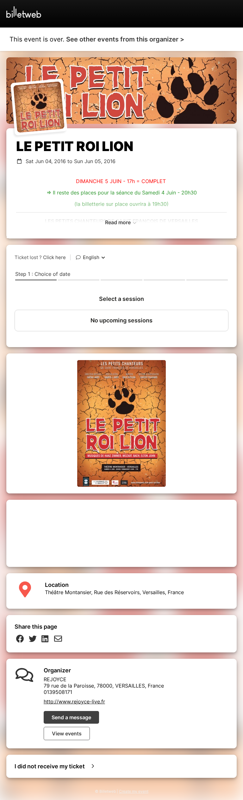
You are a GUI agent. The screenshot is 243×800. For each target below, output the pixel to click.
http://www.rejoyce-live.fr (74, 701)
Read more (118, 222)
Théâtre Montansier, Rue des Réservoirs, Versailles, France (114, 592)
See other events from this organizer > (125, 39)
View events (67, 733)
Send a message (71, 717)
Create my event (133, 791)
